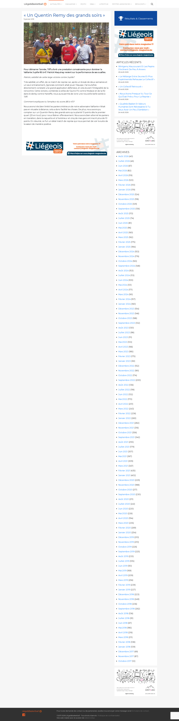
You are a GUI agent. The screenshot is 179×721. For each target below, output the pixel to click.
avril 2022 (123, 404)
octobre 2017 (125, 661)
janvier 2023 (124, 361)
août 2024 (123, 270)
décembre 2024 (126, 251)
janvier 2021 (124, 475)
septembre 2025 (126, 209)
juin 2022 (123, 394)
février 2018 (124, 642)
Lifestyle (103, 4)
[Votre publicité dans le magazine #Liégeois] (66, 147)
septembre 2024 (126, 266)
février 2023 (124, 356)
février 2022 (124, 413)
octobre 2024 (125, 261)
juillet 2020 (124, 504)
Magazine (70, 4)
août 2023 (123, 328)
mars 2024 (123, 294)
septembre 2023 (126, 323)
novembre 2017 (126, 656)
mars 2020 (123, 523)
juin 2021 (122, 451)
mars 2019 (123, 580)
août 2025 (123, 213)
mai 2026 (122, 170)
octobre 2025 (125, 204)
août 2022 (123, 385)
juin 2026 (123, 166)
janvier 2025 (124, 247)
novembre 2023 (126, 313)
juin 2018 (123, 623)
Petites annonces (121, 4)
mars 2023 (123, 351)
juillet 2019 (123, 561)
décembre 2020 (126, 480)
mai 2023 (122, 342)
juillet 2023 (124, 332)
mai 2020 (122, 513)
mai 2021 (122, 456)
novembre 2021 (126, 428)
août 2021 (123, 442)
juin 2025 (123, 223)
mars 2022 (123, 409)
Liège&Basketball (34, 4)
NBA (92, 4)
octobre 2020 (125, 490)
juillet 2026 (124, 161)
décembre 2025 (126, 194)
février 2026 (124, 185)
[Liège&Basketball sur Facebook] (23, 715)
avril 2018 (123, 632)
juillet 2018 (124, 618)
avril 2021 (123, 461)
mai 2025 (122, 228)
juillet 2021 (123, 447)
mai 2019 (122, 570)
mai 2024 (122, 285)
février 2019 (124, 585)
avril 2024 (123, 290)
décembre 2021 (126, 423)
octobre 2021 (125, 432)
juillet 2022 (124, 390)
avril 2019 (123, 575)
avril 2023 (123, 347)
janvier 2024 (124, 304)
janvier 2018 (124, 647)
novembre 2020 (126, 485)
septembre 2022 (126, 380)
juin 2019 (122, 566)
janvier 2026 (124, 190)
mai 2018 (122, 628)
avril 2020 (123, 518)
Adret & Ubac (90, 718)
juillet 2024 (124, 275)
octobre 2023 (125, 318)
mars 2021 (123, 466)
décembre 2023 (126, 309)
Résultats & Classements (138, 18)
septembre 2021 (126, 437)
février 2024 (124, 299)
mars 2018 (123, 637)
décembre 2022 (126, 366)
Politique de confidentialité (109, 715)
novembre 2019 (126, 542)
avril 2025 (123, 232)
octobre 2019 (125, 547)
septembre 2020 (126, 494)
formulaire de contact (140, 711)
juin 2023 (123, 337)
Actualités (55, 4)
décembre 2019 (126, 537)
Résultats (140, 4)
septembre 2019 (126, 551)
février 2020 (124, 528)
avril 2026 (123, 175)
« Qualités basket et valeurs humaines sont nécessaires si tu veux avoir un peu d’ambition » (134, 107)
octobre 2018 (125, 604)
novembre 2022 (126, 370)
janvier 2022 (124, 418)
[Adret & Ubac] (135, 132)
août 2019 (123, 556)
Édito (83, 4)
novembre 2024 (126, 256)
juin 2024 (123, 280)
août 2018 (123, 613)
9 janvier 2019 (29, 19)
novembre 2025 (126, 199)
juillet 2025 (124, 218)
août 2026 (123, 156)
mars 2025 (123, 237)
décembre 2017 (126, 651)
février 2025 (124, 242)
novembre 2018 (126, 599)
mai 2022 (122, 399)
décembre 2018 (126, 594)
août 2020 (123, 499)
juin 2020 (123, 509)
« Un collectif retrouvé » (130, 86)
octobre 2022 (125, 375)
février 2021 (124, 470)
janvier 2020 (124, 532)
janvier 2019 (124, 590)
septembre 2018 (126, 609)
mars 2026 (123, 180)
